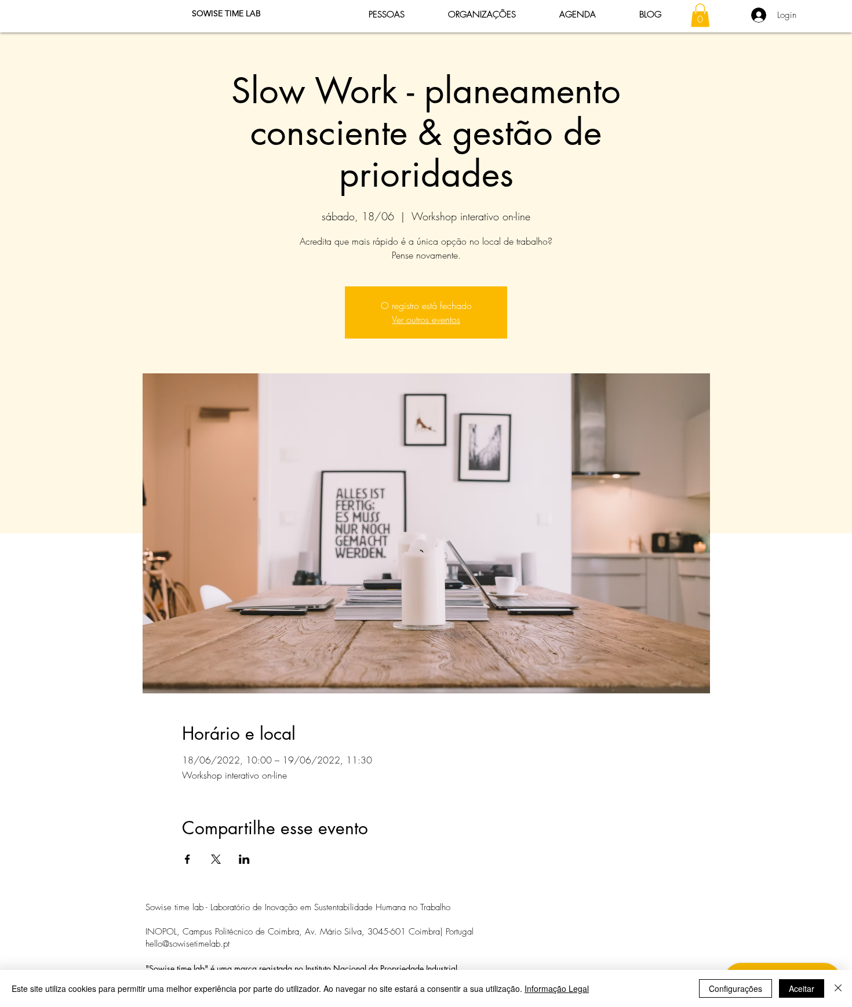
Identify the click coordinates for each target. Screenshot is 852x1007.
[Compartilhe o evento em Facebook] (187, 859)
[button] (700, 15)
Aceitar (801, 988)
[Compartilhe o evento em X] (215, 859)
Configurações (735, 988)
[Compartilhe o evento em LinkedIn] (244, 859)
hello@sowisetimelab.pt (187, 944)
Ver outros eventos (426, 319)
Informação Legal (557, 988)
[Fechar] (838, 988)
